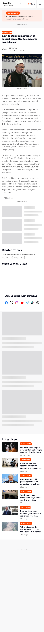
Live (33, 4)
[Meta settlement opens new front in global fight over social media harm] (10, 447)
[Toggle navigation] (40, 4)
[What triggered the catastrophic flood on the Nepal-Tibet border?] (10, 526)
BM (20, 4)
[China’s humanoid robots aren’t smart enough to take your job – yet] (10, 462)
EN (24, 4)
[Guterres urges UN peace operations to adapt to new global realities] (10, 478)
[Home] (7, 4)
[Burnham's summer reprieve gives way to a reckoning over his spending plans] (10, 510)
